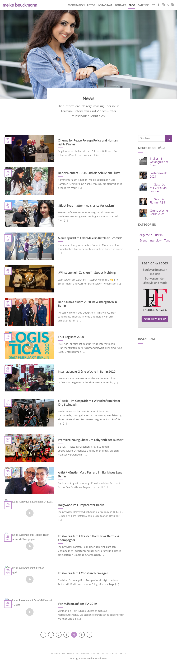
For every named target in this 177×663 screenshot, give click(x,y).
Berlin (159, 235)
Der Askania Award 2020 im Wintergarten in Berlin (87, 303)
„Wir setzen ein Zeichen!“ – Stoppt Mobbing (87, 272)
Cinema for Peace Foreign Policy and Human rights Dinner (88, 142)
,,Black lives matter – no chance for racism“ (86, 205)
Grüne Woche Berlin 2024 (159, 212)
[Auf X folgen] (167, 5)
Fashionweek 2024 (158, 175)
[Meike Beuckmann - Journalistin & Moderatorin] (20, 5)
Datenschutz (146, 5)
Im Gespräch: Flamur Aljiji (158, 201)
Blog (131, 5)
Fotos (91, 5)
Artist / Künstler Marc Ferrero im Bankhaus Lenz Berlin (90, 474)
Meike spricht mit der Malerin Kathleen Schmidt (90, 238)
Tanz (167, 240)
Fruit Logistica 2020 (71, 337)
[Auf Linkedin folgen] (172, 5)
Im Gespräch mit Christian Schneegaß (83, 573)
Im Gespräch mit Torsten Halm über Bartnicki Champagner (88, 538)
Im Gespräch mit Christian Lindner (158, 188)
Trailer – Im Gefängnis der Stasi (159, 162)
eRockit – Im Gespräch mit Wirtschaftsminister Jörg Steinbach (89, 402)
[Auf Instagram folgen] (163, 5)
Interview (155, 240)
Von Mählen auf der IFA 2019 (77, 604)
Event (143, 240)
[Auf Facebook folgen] (158, 5)
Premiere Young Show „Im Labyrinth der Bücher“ (91, 440)
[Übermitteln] (168, 138)
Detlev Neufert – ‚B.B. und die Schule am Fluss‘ (89, 173)
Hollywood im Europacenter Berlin (81, 505)
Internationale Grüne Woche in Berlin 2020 (86, 371)
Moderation (76, 5)
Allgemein (145, 235)
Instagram (105, 5)
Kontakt (120, 5)
